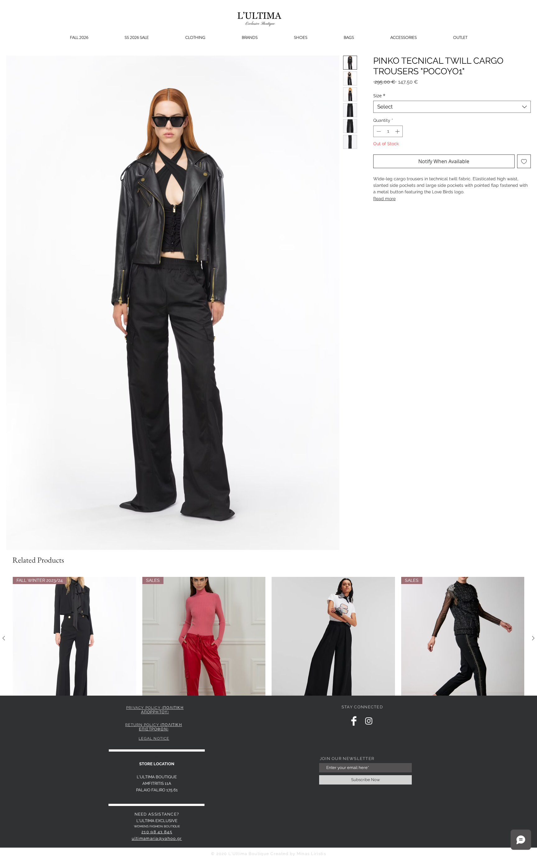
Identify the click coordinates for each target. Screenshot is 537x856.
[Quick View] (333, 638)
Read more (384, 198)
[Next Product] (533, 638)
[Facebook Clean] (354, 721)
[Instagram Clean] (369, 721)
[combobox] (452, 107)
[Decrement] (378, 131)
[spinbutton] (388, 131)
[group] (268, 652)
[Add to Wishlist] (524, 161)
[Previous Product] (3, 638)
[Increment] (398, 131)
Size (379, 95)
